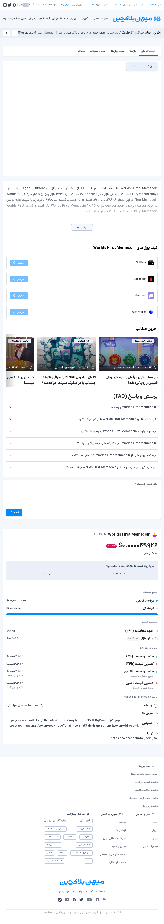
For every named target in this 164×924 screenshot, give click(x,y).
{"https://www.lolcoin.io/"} (24, 705)
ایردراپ (73, 18)
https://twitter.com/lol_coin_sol (134, 738)
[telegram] (14, 5)
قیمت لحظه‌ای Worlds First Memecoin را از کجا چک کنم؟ (117, 419)
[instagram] (5, 5)
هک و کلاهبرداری (60, 18)
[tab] (148, 51)
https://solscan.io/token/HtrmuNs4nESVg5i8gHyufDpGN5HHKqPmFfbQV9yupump (66, 720)
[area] (134, 66)
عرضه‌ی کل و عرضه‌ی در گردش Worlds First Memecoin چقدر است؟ (111, 467)
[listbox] (82, 786)
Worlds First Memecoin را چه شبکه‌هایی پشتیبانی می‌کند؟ (116, 443)
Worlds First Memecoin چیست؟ (133, 407)
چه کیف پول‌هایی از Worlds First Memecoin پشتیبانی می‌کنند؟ (114, 455)
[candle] (150, 66)
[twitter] (10, 5)
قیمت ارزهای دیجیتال (39, 18)
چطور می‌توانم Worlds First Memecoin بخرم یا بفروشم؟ (118, 431)
